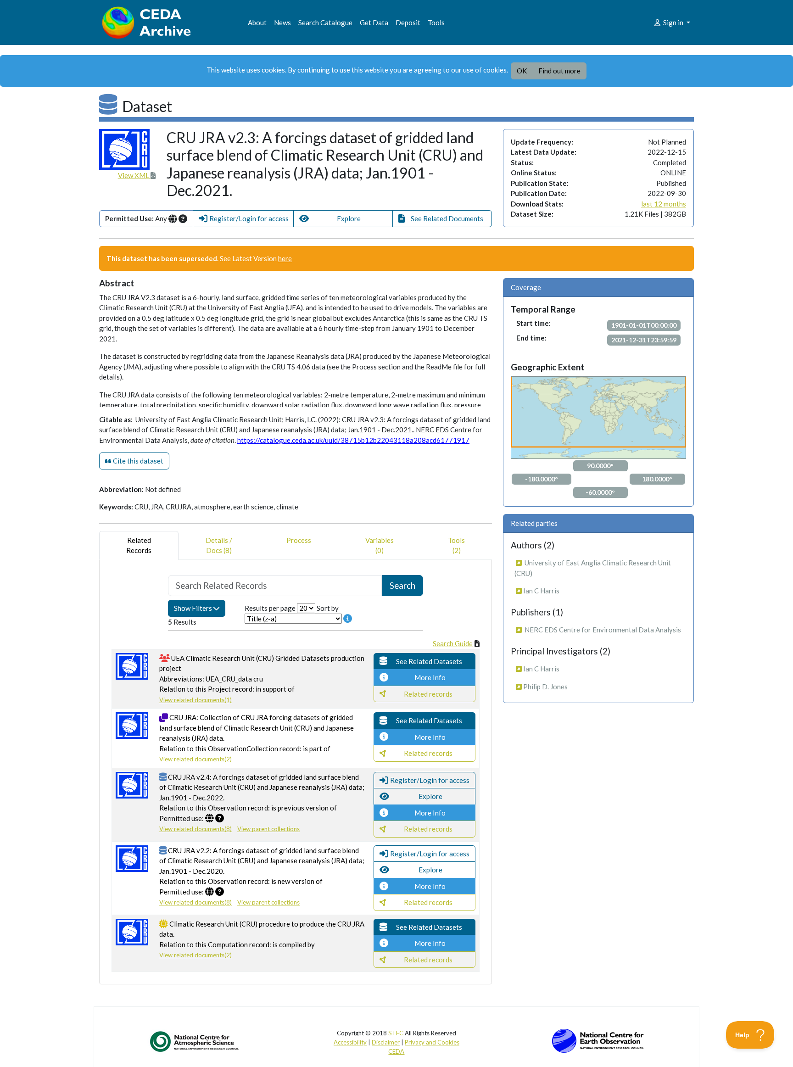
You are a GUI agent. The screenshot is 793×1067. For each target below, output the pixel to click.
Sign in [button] (673, 22)
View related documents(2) (195, 759)
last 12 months (663, 204)
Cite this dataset (137, 461)
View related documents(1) (195, 700)
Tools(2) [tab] (456, 545)
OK (522, 71)
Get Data (374, 22)
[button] (243, 218)
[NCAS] (195, 1041)
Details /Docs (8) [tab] (219, 545)
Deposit (408, 22)
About (257, 22)
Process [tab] (298, 540)
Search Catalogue (325, 22)
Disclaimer (386, 1042)
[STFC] (598, 1040)
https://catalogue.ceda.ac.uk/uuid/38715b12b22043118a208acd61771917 (353, 440)
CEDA (396, 1051)
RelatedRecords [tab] (138, 545)
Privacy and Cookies (432, 1042)
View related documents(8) (195, 828)
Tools (436, 22)
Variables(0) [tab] (379, 545)
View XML (134, 175)
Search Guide (453, 643)
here (285, 258)
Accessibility (350, 1042)
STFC (395, 1033)
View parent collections (268, 828)
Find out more (559, 71)
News (282, 22)
